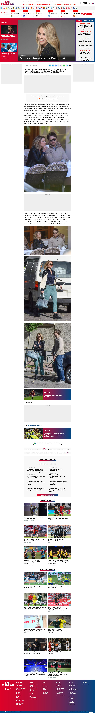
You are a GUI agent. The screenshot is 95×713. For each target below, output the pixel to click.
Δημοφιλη (45, 464)
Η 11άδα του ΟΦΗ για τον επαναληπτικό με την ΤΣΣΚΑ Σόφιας (85, 59)
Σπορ (44, 682)
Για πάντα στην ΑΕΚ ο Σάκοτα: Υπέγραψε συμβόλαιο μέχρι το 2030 (57, 490)
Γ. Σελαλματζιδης (60, 688)
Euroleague (32, 686)
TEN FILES (71, 2)
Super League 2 (19, 685)
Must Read (53, 464)
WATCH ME (61, 2)
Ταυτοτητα (51, 711)
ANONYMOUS (53, 2)
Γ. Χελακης (58, 684)
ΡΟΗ (20, 4)
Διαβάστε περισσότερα (47, 495)
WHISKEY (91, 711)
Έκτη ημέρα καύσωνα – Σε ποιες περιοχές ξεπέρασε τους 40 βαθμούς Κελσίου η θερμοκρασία (85, 27)
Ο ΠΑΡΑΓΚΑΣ (71, 688)
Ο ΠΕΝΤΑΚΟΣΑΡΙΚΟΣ (73, 684)
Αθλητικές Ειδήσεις (43, 453)
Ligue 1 (17, 696)
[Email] (69, 65)
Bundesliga (19, 695)
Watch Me (71, 697)
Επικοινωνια (79, 711)
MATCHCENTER (41, 4)
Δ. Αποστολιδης (59, 692)
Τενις (44, 688)
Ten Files (84, 682)
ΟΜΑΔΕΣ (66, 2)
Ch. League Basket (33, 688)
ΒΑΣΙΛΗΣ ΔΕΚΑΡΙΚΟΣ (73, 689)
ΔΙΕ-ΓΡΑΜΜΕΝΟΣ (72, 686)
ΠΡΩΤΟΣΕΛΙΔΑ (65, 4)
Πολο (44, 685)
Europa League (19, 689)
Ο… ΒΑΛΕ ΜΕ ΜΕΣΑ (72, 693)
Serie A (18, 693)
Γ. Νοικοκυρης (59, 686)
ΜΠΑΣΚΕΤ (30, 2)
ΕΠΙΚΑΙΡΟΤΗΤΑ (85, 684)
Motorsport (46, 692)
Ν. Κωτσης (58, 689)
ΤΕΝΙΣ (42, 2)
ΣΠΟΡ (35, 2)
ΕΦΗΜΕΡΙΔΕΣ (71, 702)
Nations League (20, 703)
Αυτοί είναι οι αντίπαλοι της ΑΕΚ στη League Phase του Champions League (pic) (58, 483)
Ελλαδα (31, 692)
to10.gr (26, 65)
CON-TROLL (73, 4)
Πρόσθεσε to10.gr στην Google (48, 99)
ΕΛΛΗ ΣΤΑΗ (38, 425)
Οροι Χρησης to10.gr (70, 711)
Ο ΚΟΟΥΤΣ (71, 692)
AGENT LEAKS (72, 685)
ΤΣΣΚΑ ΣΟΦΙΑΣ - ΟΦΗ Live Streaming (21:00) (85, 53)
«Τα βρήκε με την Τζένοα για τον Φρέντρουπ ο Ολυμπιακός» (85, 47)
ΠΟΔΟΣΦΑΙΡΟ (23, 2)
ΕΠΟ (17, 706)
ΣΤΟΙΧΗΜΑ (24, 4)
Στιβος (44, 689)
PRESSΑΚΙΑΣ (71, 690)
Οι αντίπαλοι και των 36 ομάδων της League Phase (85, 34)
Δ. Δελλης (58, 685)
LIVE (35, 4)
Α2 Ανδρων (31, 690)
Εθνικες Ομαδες (20, 701)
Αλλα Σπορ (45, 693)
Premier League (20, 690)
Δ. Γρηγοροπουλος (60, 695)
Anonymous (72, 682)
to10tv (70, 700)
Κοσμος (18, 699)
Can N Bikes (45, 690)
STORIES (71, 701)
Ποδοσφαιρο (19, 682)
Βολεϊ (44, 684)
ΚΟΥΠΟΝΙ (30, 4)
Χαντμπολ (45, 686)
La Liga (18, 692)
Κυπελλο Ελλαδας (20, 700)
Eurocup (31, 689)
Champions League (20, 688)
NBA (30, 696)
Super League (19, 684)
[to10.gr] (7, 3)
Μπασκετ (31, 682)
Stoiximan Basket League (33, 684)
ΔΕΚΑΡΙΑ (47, 2)
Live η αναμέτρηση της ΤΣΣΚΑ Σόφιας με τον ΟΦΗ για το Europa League (85, 40)
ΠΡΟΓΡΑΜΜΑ (57, 4)
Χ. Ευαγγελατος (59, 690)
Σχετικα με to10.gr (59, 711)
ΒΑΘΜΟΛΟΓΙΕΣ (49, 4)
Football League (20, 686)
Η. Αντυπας (58, 693)
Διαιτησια (18, 704)
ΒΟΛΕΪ (39, 2)
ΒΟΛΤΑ (30, 425)
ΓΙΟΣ (33, 425)
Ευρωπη (18, 697)
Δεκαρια (58, 682)
